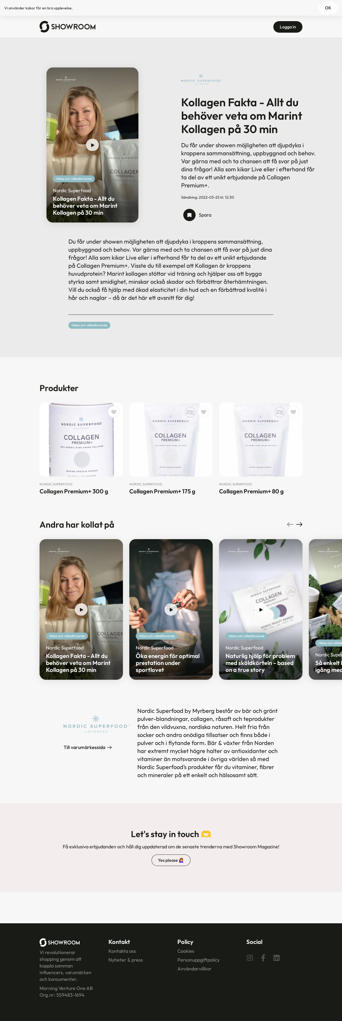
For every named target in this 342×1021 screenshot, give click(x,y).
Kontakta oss (122, 951)
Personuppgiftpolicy (198, 960)
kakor (30, 8)
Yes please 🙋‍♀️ (171, 860)
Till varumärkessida (84, 747)
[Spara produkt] (114, 412)
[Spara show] (189, 215)
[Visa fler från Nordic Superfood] (66, 79)
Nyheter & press (125, 960)
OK (328, 7)
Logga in (288, 26)
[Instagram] (249, 958)
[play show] (92, 145)
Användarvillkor (194, 969)
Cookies (185, 951)
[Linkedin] (276, 958)
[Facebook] (263, 958)
